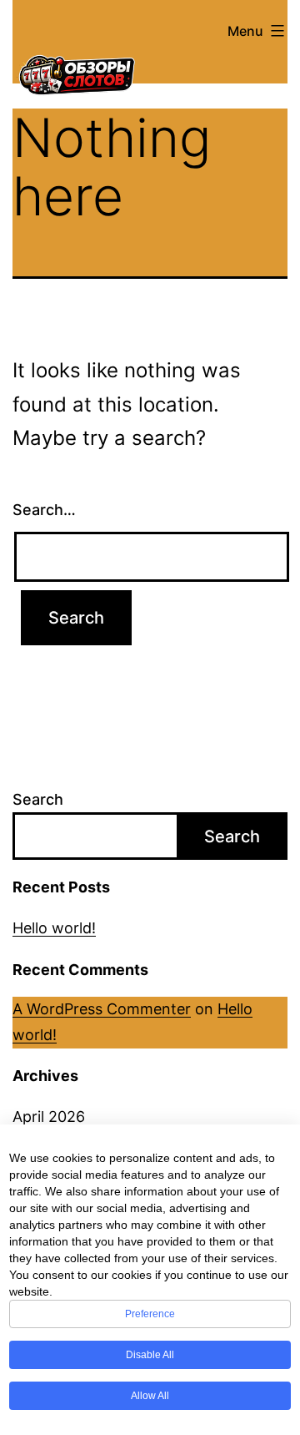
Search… (44, 509)
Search (37, 799)
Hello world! (54, 928)
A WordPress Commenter (101, 1009)
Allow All (150, 1396)
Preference (150, 1314)
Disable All (150, 1355)
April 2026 (48, 1116)
